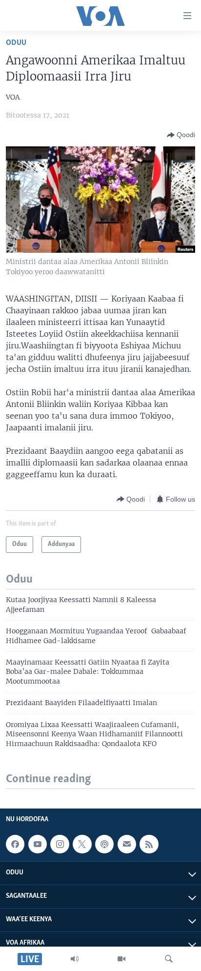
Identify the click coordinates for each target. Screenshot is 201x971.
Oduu (16, 43)
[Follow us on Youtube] (37, 844)
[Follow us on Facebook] (15, 844)
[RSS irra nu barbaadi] (149, 844)
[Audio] (74, 959)
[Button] (181, 135)
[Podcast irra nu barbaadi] (104, 844)
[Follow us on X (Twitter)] (82, 844)
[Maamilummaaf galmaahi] (127, 844)
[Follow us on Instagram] (59, 844)
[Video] (121, 959)
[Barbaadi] (168, 959)
